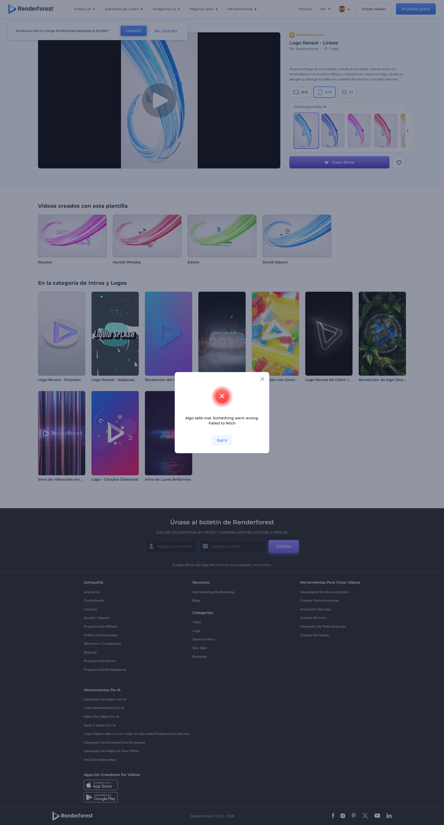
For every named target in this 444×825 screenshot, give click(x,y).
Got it (222, 440)
